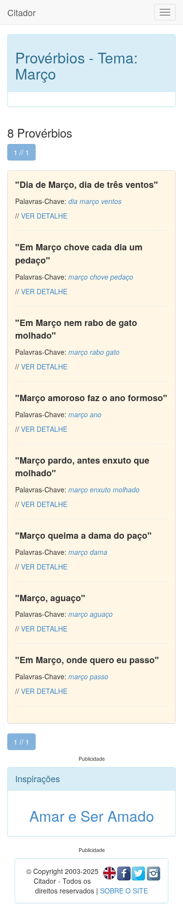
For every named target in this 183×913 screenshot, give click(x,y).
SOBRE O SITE (124, 890)
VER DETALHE (44, 216)
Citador (21, 12)
